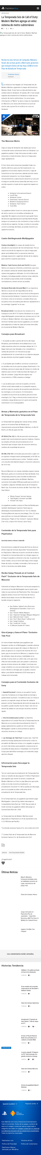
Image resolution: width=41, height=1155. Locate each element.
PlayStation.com (7, 1140)
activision (4, 852)
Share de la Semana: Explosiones (30, 1003)
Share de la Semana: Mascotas (29, 1068)
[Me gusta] (29, 975)
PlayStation (11, 8)
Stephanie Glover (13, 74)
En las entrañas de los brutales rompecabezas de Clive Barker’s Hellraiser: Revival (30, 988)
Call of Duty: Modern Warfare (16, 852)
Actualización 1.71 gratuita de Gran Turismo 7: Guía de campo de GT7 (29, 1021)
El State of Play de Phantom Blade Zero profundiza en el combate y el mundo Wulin (29, 1038)
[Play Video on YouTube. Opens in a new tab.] (35, 133)
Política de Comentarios (29, 1144)
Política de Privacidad (9, 1144)
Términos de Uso (26, 1140)
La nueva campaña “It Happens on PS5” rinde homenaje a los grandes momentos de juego (29, 1054)
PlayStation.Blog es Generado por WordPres (10, 1148)
